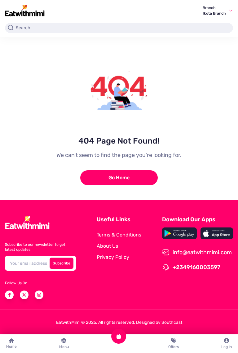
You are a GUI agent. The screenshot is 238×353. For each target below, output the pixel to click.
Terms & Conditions (119, 235)
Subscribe (61, 263)
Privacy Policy (113, 257)
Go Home (119, 178)
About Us (107, 246)
